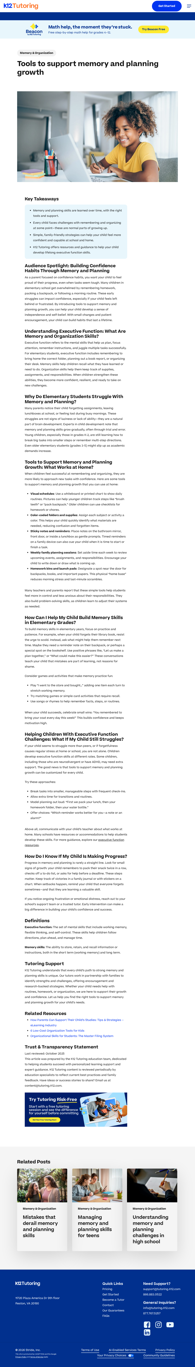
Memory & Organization (36, 53)
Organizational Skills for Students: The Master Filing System (71, 1036)
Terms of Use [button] (90, 1350)
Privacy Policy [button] (165, 1350)
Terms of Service (36, 1357)
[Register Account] (76, 1110)
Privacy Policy (21, 1357)
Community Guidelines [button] (159, 1355)
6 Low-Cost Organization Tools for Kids (57, 1031)
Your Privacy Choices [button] (111, 1355)
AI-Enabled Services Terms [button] (127, 1350)
